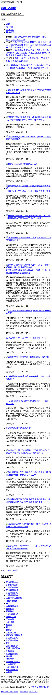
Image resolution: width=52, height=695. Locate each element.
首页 (8, 24)
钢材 (8, 627)
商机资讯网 (8, 8)
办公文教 (45, 50)
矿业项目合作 (12, 582)
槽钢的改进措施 (30, 164)
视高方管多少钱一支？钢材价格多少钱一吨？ (26, 338)
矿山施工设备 (12, 638)
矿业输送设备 (12, 590)
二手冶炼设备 (12, 595)
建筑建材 (32, 37)
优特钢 (9, 630)
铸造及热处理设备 (14, 635)
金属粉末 (10, 609)
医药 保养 (23, 61)
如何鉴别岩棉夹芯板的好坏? (18, 428)
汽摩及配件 (18, 45)
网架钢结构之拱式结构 (39, 357)
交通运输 (13, 47)
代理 (43, 58)
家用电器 (13, 55)
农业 (23, 39)
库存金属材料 (12, 654)
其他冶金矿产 (12, 646)
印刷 (11, 45)
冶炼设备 (10, 651)
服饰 (28, 50)
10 (11, 570)
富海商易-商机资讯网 (39, 687)
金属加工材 (11, 617)
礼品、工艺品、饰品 (24, 53)
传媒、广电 (35, 50)
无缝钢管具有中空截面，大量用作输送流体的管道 (28, 191)
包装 (36, 45)
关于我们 (10, 27)
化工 (8, 39)
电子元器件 (43, 42)
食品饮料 (26, 55)
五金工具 (25, 42)
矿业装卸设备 (12, 593)
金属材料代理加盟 (14, 598)
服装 (19, 55)
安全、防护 (29, 45)
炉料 (8, 643)
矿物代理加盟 (12, 585)
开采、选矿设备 (13, 648)
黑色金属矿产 (12, 614)
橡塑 (25, 37)
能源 (38, 37)
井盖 (8, 603)
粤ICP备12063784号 (9, 691)
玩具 (15, 50)
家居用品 (37, 53)
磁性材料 (10, 659)
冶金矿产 (45, 37)
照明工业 (34, 42)
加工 (38, 58)
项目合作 (19, 58)
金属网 (9, 672)
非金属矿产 (11, 664)
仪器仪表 (17, 42)
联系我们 (10, 30)
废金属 (9, 656)
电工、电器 (27, 47)
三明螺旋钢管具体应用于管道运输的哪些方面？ (27, 68)
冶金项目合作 (12, 601)
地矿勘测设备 (12, 640)
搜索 (3, 19)
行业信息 (10, 32)
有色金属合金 (12, 667)
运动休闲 (10, 53)
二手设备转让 (30, 58)
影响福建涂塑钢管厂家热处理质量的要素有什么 (27, 502)
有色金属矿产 (12, 670)
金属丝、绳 (11, 632)
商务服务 (15, 61)
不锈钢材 (10, 611)
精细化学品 (18, 37)
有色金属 (10, 622)
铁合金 (9, 624)
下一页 (15, 570)
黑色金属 (10, 619)
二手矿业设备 (12, 587)
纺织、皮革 (16, 39)
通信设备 (21, 50)
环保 (19, 47)
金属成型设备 (12, 606)
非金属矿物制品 (13, 662)
